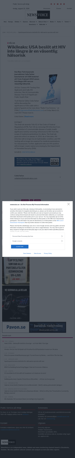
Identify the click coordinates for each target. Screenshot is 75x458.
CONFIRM (19, 246)
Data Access (37, 253)
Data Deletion (27, 253)
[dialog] (37, 229)
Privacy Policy (48, 253)
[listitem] (37, 236)
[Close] (69, 204)
